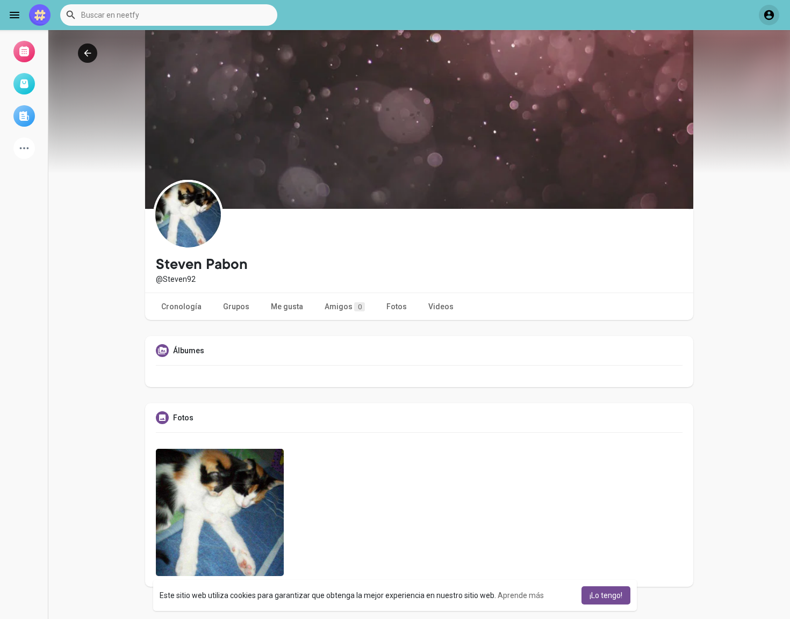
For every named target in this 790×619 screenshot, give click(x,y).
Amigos (343, 306)
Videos (441, 306)
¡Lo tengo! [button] (606, 595)
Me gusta (287, 306)
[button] (168, 15)
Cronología (181, 306)
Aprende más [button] (521, 595)
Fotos (396, 306)
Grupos (236, 306)
